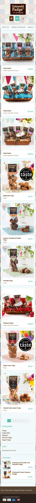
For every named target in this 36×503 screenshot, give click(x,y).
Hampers (16, 70)
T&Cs (2, 490)
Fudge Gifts (10, 70)
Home (3, 27)
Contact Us (29, 490)
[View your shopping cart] (17, 18)
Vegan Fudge (6, 440)
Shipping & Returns (19, 490)
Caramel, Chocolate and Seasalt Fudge (21, 463)
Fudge (5, 70)
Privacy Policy (9, 490)
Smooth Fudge (7, 437)
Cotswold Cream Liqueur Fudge (21, 473)
